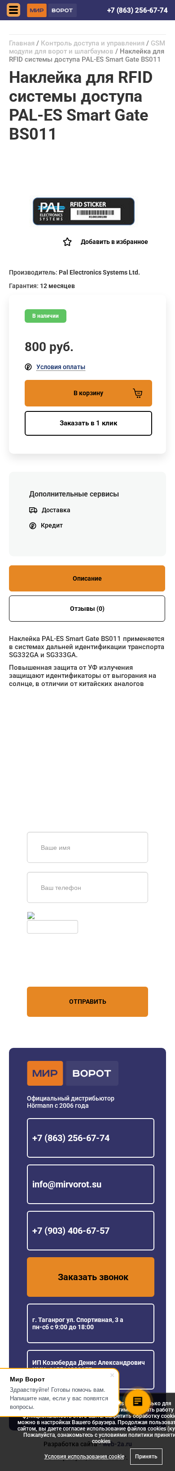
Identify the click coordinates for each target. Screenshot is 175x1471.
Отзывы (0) (87, 608)
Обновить (50, 915)
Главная (22, 43)
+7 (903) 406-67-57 (70, 1230)
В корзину (88, 393)
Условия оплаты (60, 366)
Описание (87, 578)
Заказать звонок (93, 1277)
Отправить (87, 1001)
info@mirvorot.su (66, 1184)
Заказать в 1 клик (88, 423)
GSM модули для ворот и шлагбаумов (87, 47)
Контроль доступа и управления (92, 43)
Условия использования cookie (84, 1456)
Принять (146, 1456)
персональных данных (61, 969)
